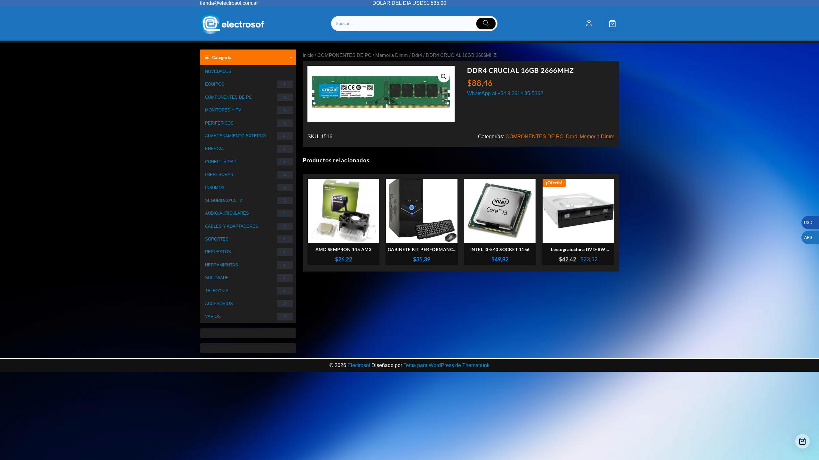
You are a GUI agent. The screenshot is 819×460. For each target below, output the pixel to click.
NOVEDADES (218, 71)
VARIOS (213, 316)
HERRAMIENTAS (221, 265)
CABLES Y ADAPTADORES (231, 226)
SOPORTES (216, 239)
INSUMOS (215, 187)
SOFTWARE (217, 277)
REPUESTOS (218, 251)
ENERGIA (214, 148)
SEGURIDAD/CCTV (223, 200)
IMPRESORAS (219, 174)
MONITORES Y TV (223, 110)
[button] (443, 76)
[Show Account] (589, 23)
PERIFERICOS (219, 123)
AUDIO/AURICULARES (227, 213)
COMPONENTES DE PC (228, 97)
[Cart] (612, 23)
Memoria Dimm (391, 55)
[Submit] (486, 23)
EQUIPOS (214, 84)
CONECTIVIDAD (220, 161)
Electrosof (358, 365)
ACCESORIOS (219, 303)
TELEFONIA (216, 290)
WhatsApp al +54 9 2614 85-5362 (505, 93)
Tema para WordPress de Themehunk (446, 365)
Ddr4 (417, 55)
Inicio (308, 55)
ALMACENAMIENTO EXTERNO (235, 136)
